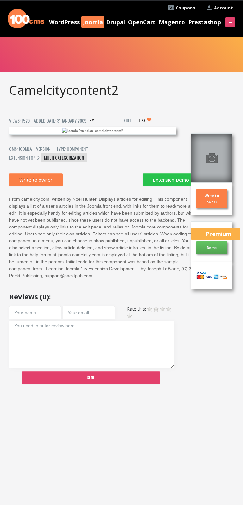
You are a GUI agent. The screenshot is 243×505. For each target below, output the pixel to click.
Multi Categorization (64, 157)
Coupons (185, 8)
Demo (212, 248)
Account (223, 8)
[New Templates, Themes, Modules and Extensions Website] (26, 18)
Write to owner (36, 180)
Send (91, 377)
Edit (127, 120)
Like (142, 120)
